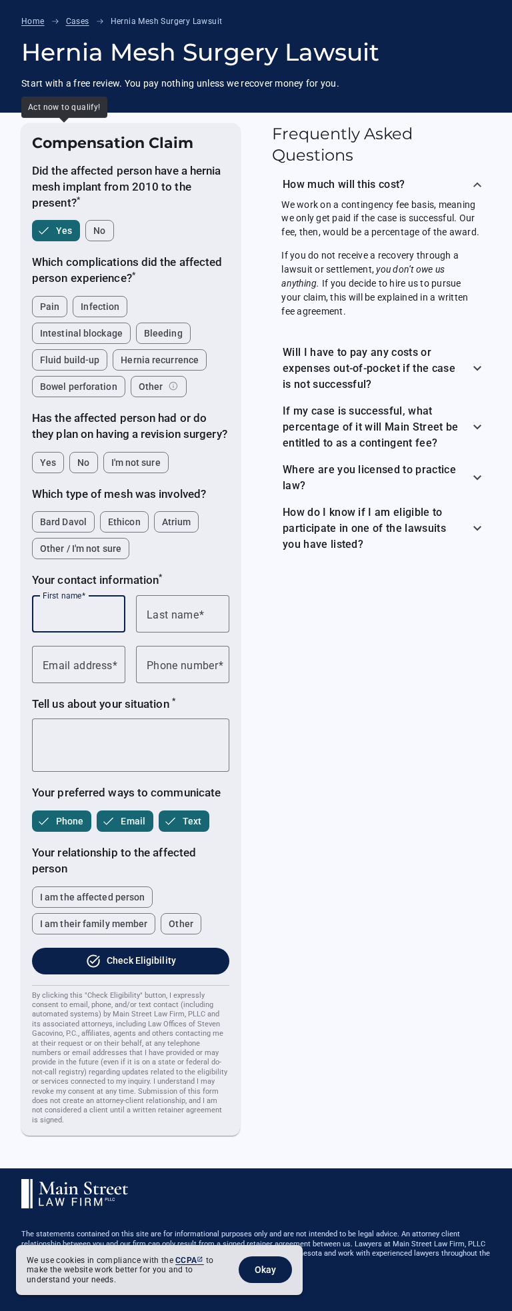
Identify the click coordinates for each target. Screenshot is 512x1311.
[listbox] (130, 230)
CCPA (186, 1260)
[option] (56, 230)
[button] (381, 182)
